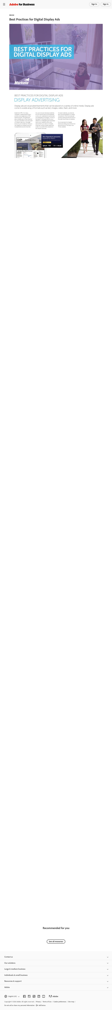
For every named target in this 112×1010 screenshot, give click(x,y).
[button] (11, 996)
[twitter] (34, 996)
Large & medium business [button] (14, 969)
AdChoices (42, 1005)
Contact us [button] (8, 957)
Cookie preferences (59, 1002)
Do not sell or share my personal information (19, 1005)
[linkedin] (38, 996)
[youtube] (43, 996)
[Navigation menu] (4, 4)
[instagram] (29, 996)
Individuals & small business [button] (16, 975)
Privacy (38, 1002)
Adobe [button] (7, 987)
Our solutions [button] (9, 963)
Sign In (94, 4)
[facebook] (24, 996)
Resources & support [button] (12, 981)
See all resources (56, 941)
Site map (71, 1002)
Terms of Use (47, 1002)
